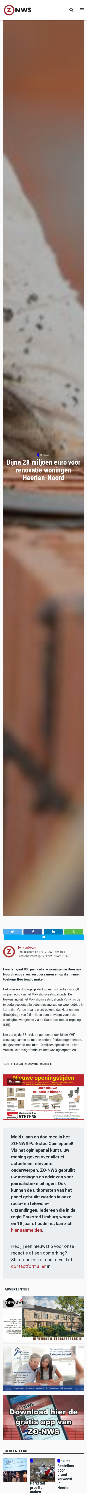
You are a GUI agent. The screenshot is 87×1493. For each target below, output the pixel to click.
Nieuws (44, 455)
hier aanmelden (26, 1230)
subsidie (46, 1064)
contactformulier (28, 1266)
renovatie (32, 1064)
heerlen (18, 1064)
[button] (12, 931)
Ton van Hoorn (27, 947)
